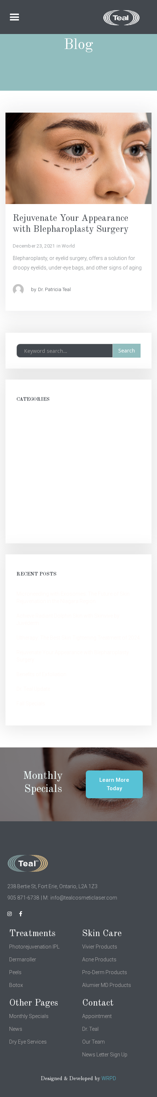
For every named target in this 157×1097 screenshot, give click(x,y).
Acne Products (99, 959)
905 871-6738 (23, 898)
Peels (15, 972)
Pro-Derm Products (104, 972)
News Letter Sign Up (104, 1055)
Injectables (28, 521)
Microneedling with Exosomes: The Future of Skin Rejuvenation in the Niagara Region (73, 597)
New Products (32, 448)
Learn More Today (114, 784)
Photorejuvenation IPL (34, 947)
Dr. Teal (90, 1029)
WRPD (109, 1078)
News (15, 1029)
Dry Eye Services (28, 1042)
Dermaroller (22, 959)
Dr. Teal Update (33, 689)
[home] (103, 17)
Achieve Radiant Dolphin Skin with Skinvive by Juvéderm (67, 619)
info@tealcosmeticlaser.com (83, 898)
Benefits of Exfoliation (41, 674)
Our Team (93, 1042)
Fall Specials (30, 703)
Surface (25, 492)
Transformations (36, 463)
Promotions (30, 434)
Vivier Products (99, 947)
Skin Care (27, 477)
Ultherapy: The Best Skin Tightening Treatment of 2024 (78, 638)
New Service (30, 419)
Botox (16, 985)
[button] (25, 17)
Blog (21, 507)
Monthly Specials (29, 1016)
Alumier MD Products (106, 985)
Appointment (97, 1016)
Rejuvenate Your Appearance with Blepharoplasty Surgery (72, 656)
